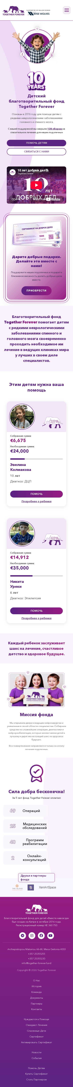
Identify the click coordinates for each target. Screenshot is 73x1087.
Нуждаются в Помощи (36, 1019)
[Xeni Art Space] (52, 887)
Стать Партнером (36, 1079)
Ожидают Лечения (36, 1025)
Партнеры (36, 1003)
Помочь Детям (36, 1068)
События (37, 1058)
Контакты (36, 1009)
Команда (36, 992)
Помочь (36, 494)
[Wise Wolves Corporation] (38, 13)
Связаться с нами (36, 151)
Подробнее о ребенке (37, 501)
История (36, 986)
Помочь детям (36, 142)
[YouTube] (50, 935)
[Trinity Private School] (35, 887)
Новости (36, 1052)
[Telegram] (22, 935)
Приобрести (36, 290)
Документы (36, 997)
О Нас (36, 980)
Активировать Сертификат (36, 1042)
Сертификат (37, 1036)
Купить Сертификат (36, 1073)
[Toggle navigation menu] (66, 10)
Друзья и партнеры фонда (33, 877)
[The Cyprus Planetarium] (9, 887)
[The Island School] (22, 887)
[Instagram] (32, 935)
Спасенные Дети (36, 1030)
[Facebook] (41, 935)
